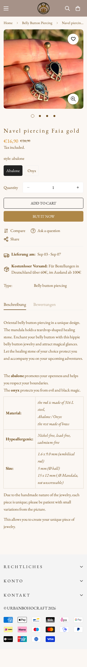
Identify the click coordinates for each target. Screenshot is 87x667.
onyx (33, 172)
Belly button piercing (50, 285)
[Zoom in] (73, 99)
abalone (14, 172)
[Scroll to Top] (78, 641)
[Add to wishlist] (73, 39)
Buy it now (44, 216)
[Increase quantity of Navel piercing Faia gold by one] (77, 187)
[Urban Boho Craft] (43, 8)
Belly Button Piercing (37, 22)
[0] (77, 8)
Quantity (11, 187)
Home (8, 22)
